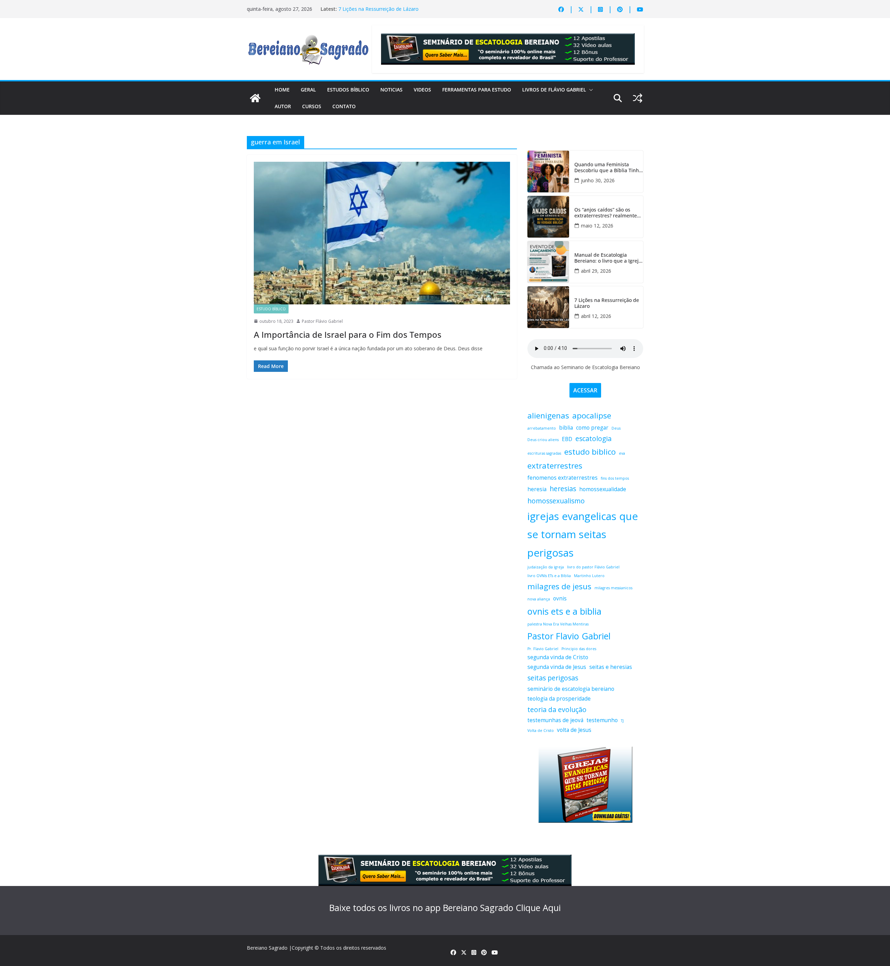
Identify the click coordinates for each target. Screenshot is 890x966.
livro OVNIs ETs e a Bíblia (549, 575)
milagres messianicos (613, 587)
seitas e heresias (610, 667)
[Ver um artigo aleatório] (637, 98)
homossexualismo (556, 500)
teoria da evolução (556, 709)
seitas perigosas (552, 677)
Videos (422, 89)
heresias (563, 488)
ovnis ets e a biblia (564, 611)
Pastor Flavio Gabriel (568, 636)
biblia (566, 427)
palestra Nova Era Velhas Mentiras (558, 624)
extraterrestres (554, 465)
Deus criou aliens (543, 439)
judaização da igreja (545, 567)
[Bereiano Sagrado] (255, 98)
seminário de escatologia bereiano (570, 689)
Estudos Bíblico (348, 89)
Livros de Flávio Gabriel (554, 89)
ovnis (560, 598)
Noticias (391, 89)
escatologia (593, 438)
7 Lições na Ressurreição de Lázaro (378, 9)
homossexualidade (602, 489)
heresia (537, 489)
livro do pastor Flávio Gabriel (593, 567)
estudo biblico (590, 451)
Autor (283, 106)
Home (282, 89)
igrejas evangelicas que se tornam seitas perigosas (582, 534)
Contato (344, 106)
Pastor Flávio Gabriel (322, 321)
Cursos (311, 106)
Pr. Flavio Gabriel (542, 648)
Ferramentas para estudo (476, 89)
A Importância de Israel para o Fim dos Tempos (348, 334)
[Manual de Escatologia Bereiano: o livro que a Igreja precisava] (548, 262)
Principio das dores (578, 648)
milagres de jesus (559, 586)
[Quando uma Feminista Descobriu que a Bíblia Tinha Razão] (548, 171)
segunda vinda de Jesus (556, 667)
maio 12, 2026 (597, 225)
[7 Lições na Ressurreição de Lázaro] (548, 307)
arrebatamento (541, 428)
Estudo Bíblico (271, 308)
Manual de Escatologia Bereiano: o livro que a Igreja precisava (607, 258)
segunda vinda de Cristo (557, 657)
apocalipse (591, 415)
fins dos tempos (615, 478)
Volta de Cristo (540, 730)
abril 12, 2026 (596, 316)
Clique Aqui (538, 907)
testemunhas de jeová (555, 720)
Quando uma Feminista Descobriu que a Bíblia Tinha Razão (608, 168)
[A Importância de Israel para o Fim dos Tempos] (382, 233)
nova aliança (538, 599)
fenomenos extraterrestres (562, 477)
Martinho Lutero (589, 575)
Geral (308, 89)
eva (622, 453)
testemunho (602, 720)
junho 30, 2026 (598, 180)
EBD (567, 439)
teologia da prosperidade (559, 698)
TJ (622, 720)
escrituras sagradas (544, 453)
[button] (589, 90)
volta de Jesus (574, 730)
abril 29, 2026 (596, 271)
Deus (616, 428)
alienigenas (548, 415)
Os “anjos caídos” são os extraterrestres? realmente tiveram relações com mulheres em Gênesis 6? (605, 213)
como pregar (592, 427)
